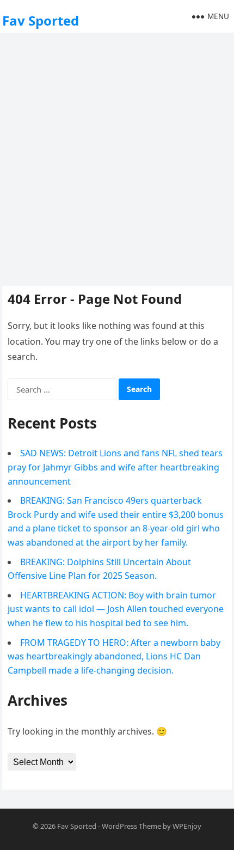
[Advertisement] (117, 158)
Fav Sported (40, 20)
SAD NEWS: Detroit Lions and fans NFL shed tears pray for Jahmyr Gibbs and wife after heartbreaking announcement (115, 467)
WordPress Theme (131, 826)
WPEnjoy (187, 826)
